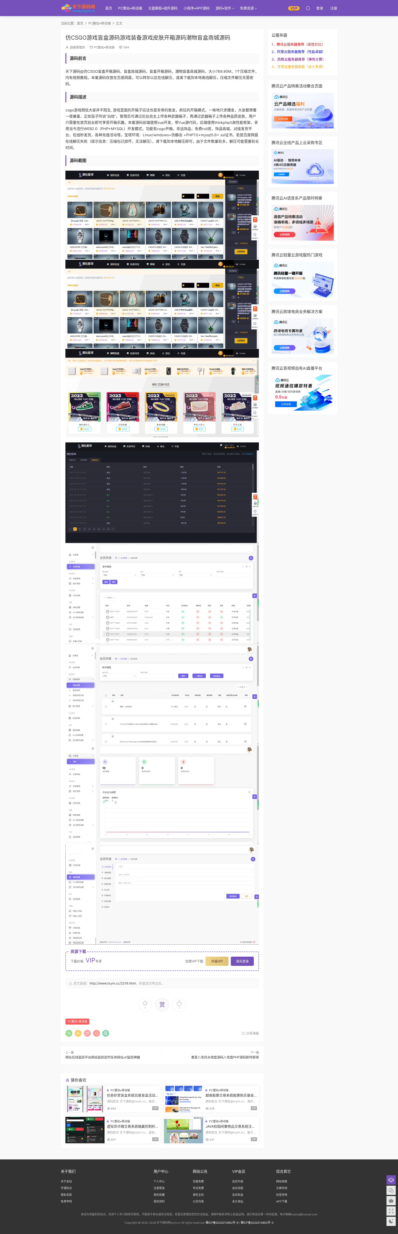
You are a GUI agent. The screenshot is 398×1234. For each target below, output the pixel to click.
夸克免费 (198, 1188)
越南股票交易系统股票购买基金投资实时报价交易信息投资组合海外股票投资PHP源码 (229, 1095)
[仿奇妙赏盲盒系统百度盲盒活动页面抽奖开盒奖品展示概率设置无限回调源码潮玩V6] (85, 1099)
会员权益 (237, 1194)
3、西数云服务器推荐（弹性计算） (299, 59)
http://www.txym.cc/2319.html (113, 983)
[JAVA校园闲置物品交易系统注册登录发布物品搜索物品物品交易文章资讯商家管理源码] (183, 1130)
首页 (108, 8)
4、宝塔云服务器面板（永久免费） (299, 66)
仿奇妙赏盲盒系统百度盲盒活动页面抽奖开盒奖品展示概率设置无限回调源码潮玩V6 (131, 1095)
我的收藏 (159, 1194)
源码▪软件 (223, 8)
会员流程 (237, 1188)
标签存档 (281, 1194)
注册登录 (159, 1188)
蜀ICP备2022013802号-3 (257, 1222)
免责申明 (66, 1201)
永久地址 (237, 1201)
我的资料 (159, 1201)
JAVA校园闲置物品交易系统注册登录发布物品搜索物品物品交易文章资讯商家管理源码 (230, 1126)
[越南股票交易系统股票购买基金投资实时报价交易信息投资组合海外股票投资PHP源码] (183, 1099)
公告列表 (198, 1201)
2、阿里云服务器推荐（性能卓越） (298, 51)
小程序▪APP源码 (197, 8)
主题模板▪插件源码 (163, 8)
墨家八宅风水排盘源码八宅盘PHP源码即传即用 (225, 1057)
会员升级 (237, 1181)
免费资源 (247, 8)
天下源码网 (78, 8)
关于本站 (66, 1181)
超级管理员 (77, 47)
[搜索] (308, 8)
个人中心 (159, 1181)
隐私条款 (66, 1194)
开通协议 (66, 1188)
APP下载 (281, 1201)
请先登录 (242, 961)
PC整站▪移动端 (130, 8)
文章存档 (281, 1188)
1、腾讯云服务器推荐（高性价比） (298, 44)
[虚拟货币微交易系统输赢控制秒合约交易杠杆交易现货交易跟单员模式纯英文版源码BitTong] (85, 1130)
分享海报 (252, 1033)
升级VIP (217, 961)
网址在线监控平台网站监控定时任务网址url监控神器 (102, 1057)
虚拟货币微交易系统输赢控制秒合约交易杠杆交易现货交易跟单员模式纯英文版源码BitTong (131, 1126)
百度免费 (198, 1181)
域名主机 (198, 1194)
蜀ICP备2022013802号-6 (222, 1222)
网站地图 (281, 1181)
